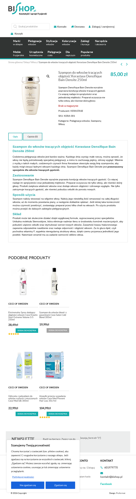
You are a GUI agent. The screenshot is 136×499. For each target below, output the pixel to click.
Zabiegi (85, 43)
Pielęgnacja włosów (80, 121)
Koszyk (18, 33)
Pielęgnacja (34, 43)
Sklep (26, 62)
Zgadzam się (60, 485)
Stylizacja (51, 43)
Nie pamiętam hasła (80, 476)
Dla (70, 53)
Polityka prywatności (23, 477)
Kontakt (62, 26)
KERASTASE (76, 111)
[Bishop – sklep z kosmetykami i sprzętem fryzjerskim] (27, 8)
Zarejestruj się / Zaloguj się (82, 469)
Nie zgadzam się (28, 485)
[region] (43, 466)
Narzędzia (101, 43)
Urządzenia (36, 53)
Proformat (120, 493)
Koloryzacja (69, 43)
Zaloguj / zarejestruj (102, 26)
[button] (48, 76)
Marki (18, 43)
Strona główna (15, 62)
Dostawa (79, 26)
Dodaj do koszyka (27, 331)
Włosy (34, 62)
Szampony (96, 121)
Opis (15, 136)
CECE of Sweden (18, 303)
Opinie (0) (33, 136)
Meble (18, 53)
